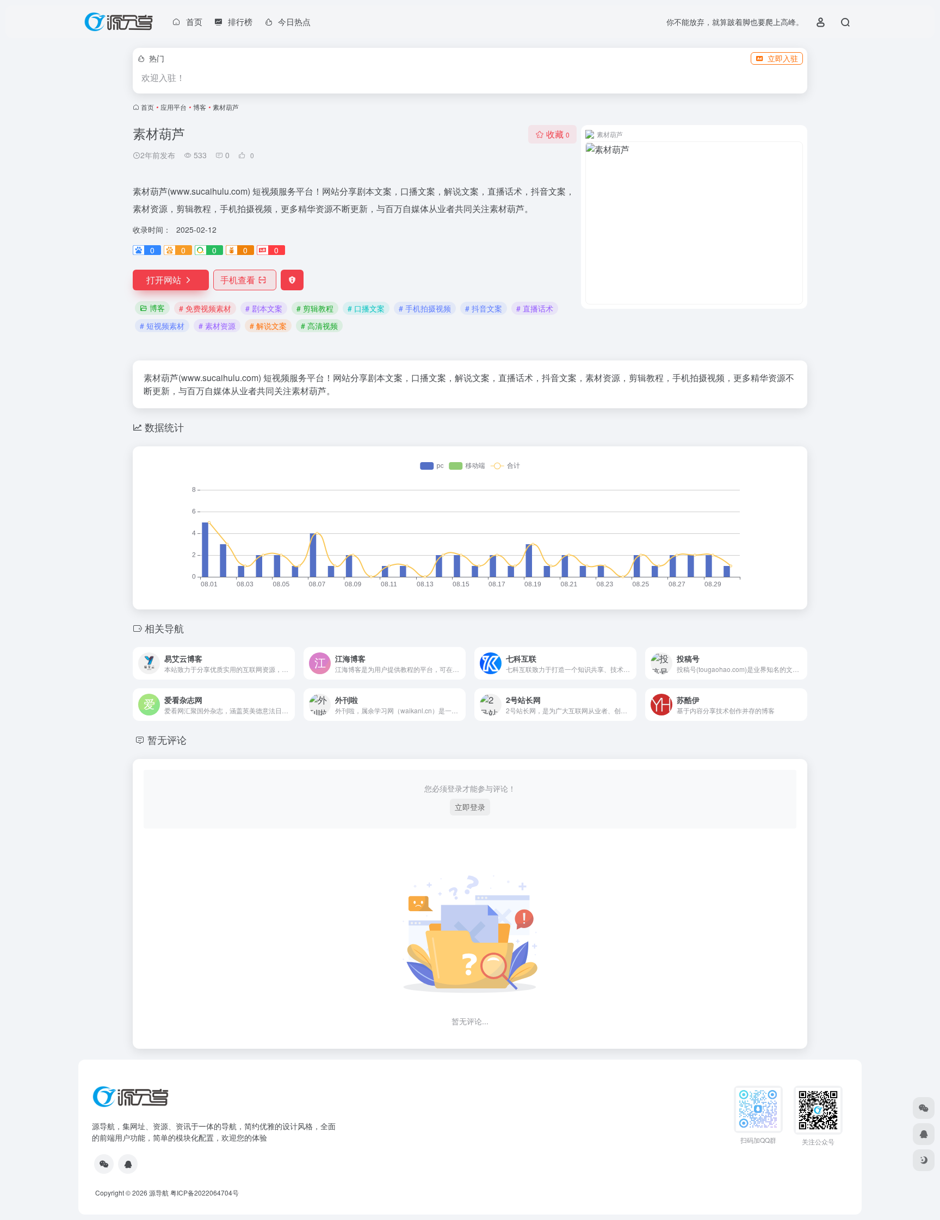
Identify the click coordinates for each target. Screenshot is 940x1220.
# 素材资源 (217, 325)
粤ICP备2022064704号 (204, 1192)
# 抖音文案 (483, 308)
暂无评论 (167, 739)
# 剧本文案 (263, 308)
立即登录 (470, 806)
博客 (199, 106)
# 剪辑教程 (314, 308)
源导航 (159, 1192)
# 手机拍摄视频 (425, 308)
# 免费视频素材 (205, 308)
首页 (147, 106)
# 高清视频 (319, 325)
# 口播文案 (366, 308)
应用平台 (173, 106)
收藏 (558, 134)
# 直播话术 (534, 308)
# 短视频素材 (162, 325)
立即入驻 (783, 58)
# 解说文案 (268, 325)
